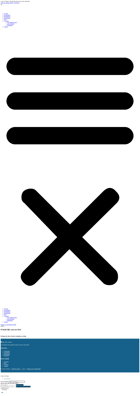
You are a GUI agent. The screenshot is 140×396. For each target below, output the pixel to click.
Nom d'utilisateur (5, 381)
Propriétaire (7, 352)
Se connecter (20, 384)
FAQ (5, 19)
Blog (5, 363)
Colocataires (7, 15)
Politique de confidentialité (34, 369)
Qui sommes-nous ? (12, 22)
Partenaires (10, 25)
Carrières (6, 364)
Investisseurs (7, 18)
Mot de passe (4, 383)
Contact (6, 26)
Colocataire (7, 351)
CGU (23, 369)
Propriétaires (7, 16)
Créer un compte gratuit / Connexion (10, 2)
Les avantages (10, 24)
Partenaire (6, 355)
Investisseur (7, 354)
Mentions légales (16, 369)
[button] (70, 168)
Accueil (6, 13)
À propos (6, 21)
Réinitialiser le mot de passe (23, 386)
